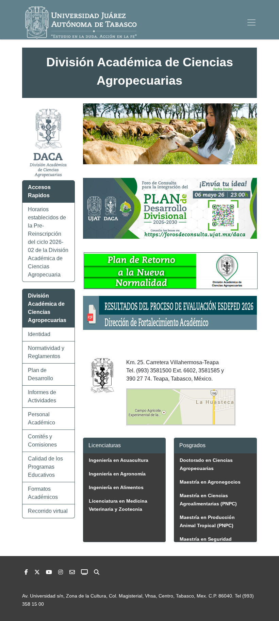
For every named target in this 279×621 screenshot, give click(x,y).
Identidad (39, 334)
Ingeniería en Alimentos (116, 487)
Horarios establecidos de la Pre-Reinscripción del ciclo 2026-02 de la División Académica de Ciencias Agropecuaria (48, 242)
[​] (60, 572)
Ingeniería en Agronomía (117, 473)
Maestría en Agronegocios (210, 482)
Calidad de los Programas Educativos (45, 467)
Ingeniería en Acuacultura (118, 460)
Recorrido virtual (48, 511)
